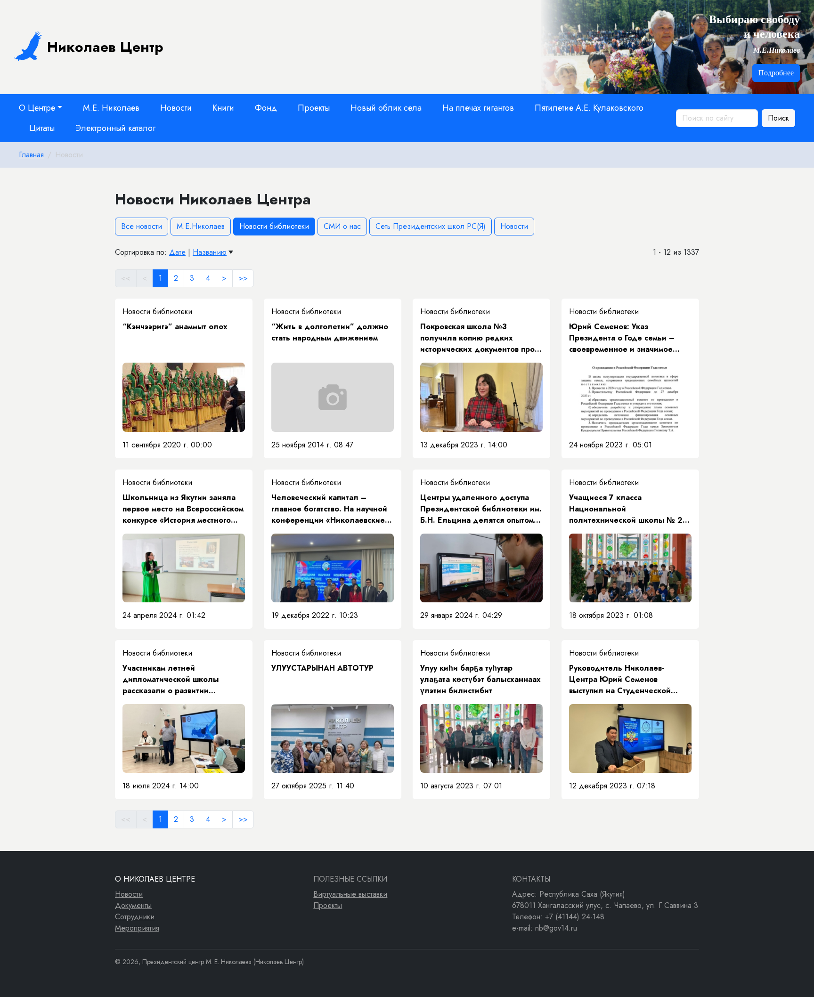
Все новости (141, 226)
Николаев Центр (105, 47)
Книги (223, 108)
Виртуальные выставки (350, 894)
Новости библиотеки (274, 226)
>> (243, 278)
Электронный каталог (115, 128)
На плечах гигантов (478, 108)
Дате (177, 252)
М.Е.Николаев (201, 226)
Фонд (266, 108)
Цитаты (42, 128)
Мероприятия (137, 928)
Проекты (314, 108)
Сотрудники (135, 916)
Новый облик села (386, 108)
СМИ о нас (342, 226)
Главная (31, 154)
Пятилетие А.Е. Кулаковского (589, 108)
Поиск (778, 118)
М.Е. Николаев (111, 108)
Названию (210, 252)
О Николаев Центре (155, 879)
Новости (176, 108)
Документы (133, 905)
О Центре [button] (37, 108)
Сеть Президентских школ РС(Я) (430, 226)
